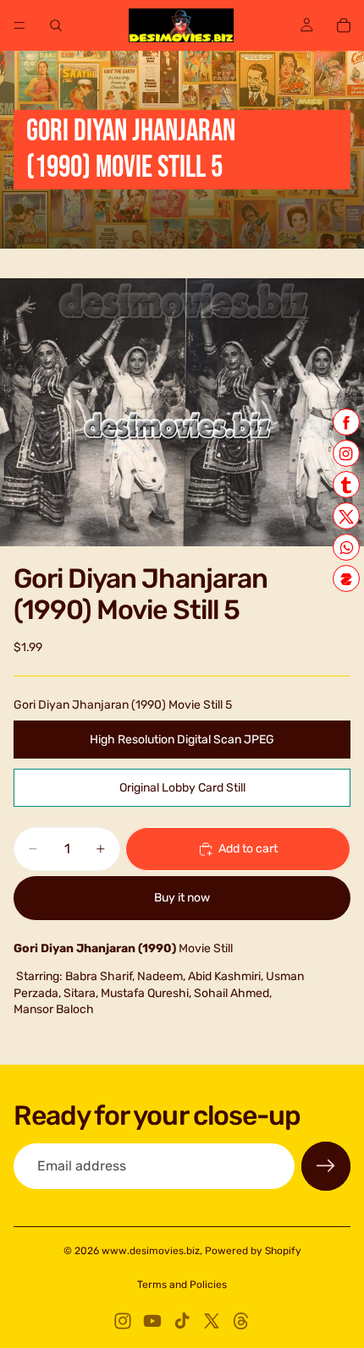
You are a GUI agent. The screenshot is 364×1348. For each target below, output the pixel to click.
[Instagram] (123, 1321)
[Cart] (343, 25)
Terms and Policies (182, 1284)
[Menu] (19, 25)
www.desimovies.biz (151, 1251)
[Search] (55, 25)
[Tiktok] (182, 1321)
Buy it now (182, 897)
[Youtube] (152, 1321)
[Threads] (241, 1321)
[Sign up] (325, 1166)
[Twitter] (211, 1321)
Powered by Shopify (253, 1251)
